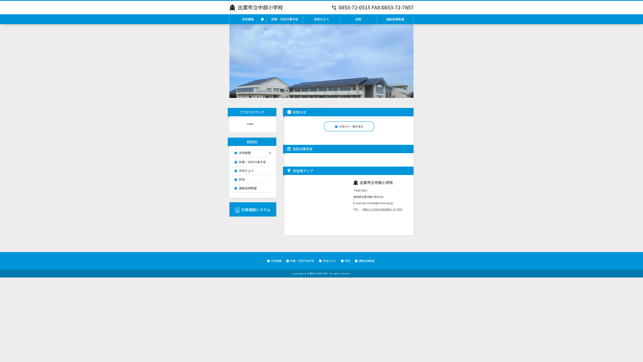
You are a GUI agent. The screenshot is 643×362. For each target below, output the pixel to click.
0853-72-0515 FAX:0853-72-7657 (376, 7)
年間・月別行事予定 (284, 19)
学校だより (321, 19)
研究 (358, 19)
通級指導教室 (395, 19)
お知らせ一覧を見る (351, 126)
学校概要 (248, 19)
